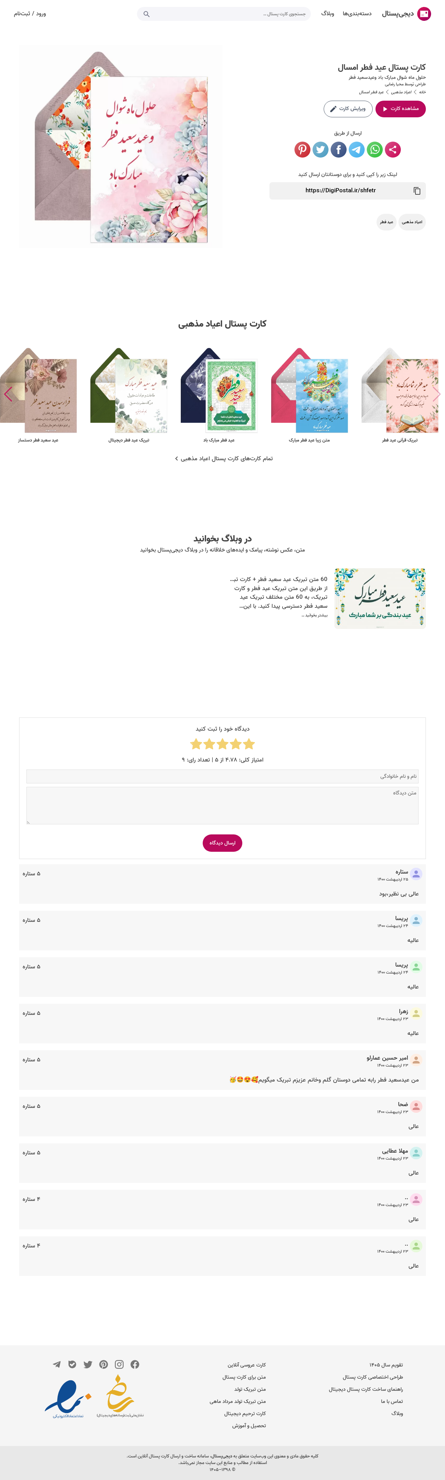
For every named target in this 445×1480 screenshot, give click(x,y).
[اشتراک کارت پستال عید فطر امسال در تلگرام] (357, 150)
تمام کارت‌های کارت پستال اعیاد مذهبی (227, 458)
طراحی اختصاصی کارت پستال (373, 1377)
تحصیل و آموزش (249, 1426)
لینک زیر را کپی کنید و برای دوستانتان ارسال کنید (347, 174)
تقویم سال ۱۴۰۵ (386, 1365)
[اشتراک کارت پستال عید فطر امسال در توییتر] (321, 150)
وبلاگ (397, 1414)
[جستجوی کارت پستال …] (146, 14)
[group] (400, 394)
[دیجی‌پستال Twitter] (88, 1364)
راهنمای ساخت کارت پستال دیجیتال (366, 1389)
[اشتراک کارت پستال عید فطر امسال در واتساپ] (375, 150)
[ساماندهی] (120, 1399)
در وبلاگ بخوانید (223, 539)
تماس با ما (392, 1401)
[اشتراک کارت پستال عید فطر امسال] (393, 150)
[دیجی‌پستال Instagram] (119, 1364)
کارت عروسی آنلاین (247, 1365)
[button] (8, 394)
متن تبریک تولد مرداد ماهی (238, 1401)
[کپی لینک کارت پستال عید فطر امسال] (417, 191)
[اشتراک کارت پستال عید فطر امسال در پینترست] (302, 150)
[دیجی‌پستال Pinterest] (103, 1364)
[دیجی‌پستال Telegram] (56, 1364)
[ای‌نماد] (68, 1399)
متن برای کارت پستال (244, 1377)
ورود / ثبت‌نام (30, 13)
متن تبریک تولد (250, 1389)
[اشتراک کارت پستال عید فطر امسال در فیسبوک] (339, 150)
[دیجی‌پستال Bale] (72, 1364)
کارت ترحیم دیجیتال (245, 1414)
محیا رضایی (394, 84)
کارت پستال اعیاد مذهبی (222, 324)
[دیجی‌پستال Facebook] (135, 1364)
